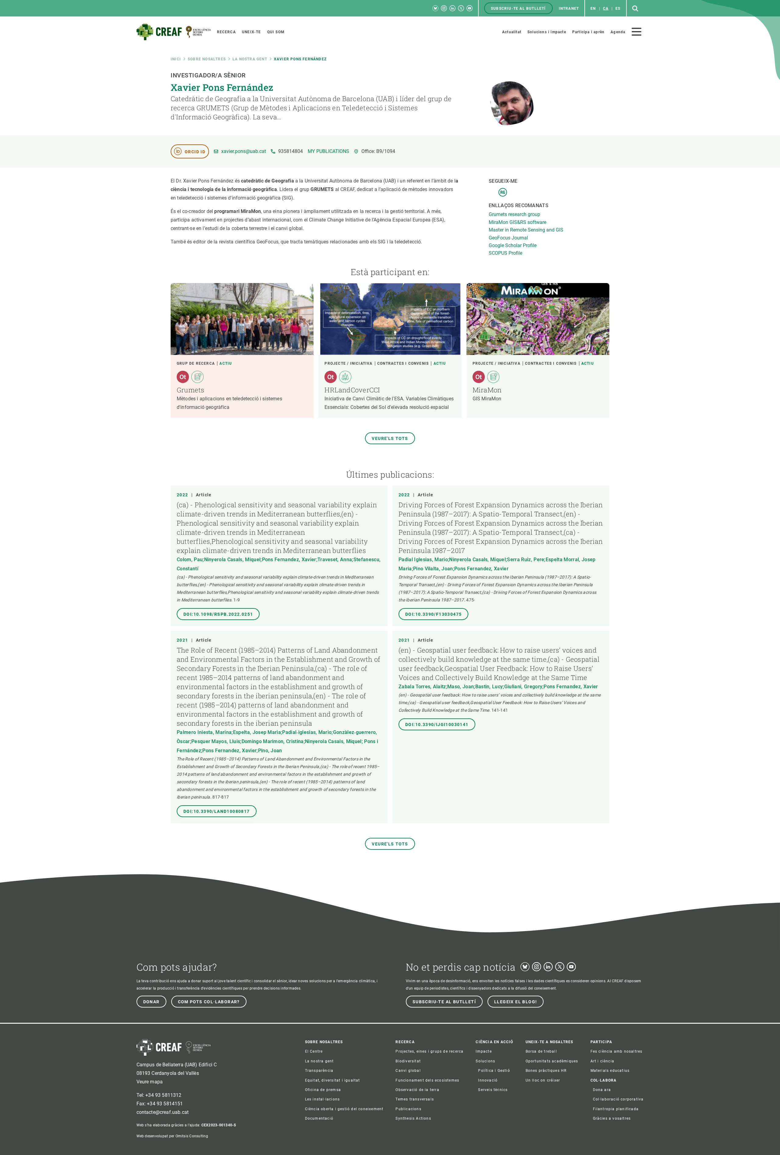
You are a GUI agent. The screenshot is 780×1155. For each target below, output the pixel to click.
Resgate (502, 192)
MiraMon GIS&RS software (517, 222)
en (593, 8)
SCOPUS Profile (505, 253)
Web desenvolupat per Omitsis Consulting (172, 1136)
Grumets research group (514, 214)
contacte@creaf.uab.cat (162, 1112)
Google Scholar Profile (513, 245)
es (617, 8)
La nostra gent (249, 59)
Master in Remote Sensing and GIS (526, 230)
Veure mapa (149, 1082)
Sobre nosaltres (207, 59)
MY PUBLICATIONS (328, 151)
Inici (176, 59)
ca (605, 8)
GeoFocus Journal (508, 238)
